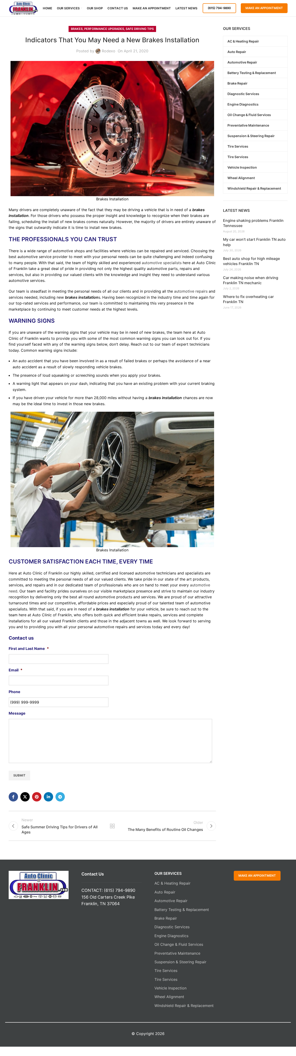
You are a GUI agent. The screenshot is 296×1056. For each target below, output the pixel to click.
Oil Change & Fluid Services (178, 944)
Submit (19, 775)
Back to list (112, 826)
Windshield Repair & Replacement (184, 1005)
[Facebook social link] (13, 796)
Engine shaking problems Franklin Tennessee (253, 223)
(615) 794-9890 (219, 8)
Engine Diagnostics (171, 935)
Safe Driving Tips (140, 29)
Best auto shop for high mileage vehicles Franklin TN (251, 261)
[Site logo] (23, 7)
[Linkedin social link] (48, 796)
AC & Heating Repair (172, 883)
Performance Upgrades (104, 29)
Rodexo (108, 51)
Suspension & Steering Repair (180, 962)
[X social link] (25, 796)
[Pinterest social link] (36, 796)
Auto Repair (164, 892)
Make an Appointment (264, 8)
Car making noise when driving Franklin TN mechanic (250, 280)
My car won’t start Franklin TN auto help (254, 242)
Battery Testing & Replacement (181, 909)
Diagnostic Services (172, 927)
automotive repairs (191, 291)
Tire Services (165, 970)
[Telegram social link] (60, 796)
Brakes (77, 29)
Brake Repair (165, 918)
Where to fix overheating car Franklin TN (248, 299)
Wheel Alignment (169, 996)
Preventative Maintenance (177, 953)
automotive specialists (162, 262)
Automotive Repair (170, 900)
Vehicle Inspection (170, 988)
